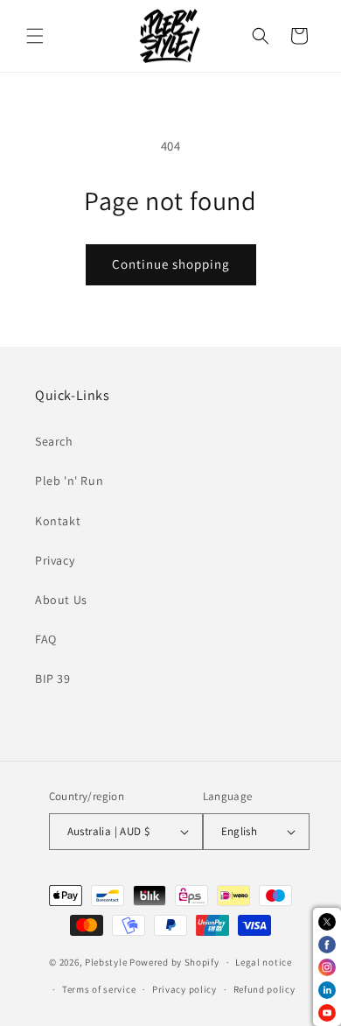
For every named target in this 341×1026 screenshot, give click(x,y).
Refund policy (264, 989)
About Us (61, 600)
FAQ (46, 639)
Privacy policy (184, 989)
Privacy (54, 560)
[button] (35, 36)
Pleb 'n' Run (69, 480)
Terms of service (99, 989)
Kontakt (57, 521)
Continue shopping (171, 264)
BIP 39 (53, 678)
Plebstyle (106, 962)
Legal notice (263, 962)
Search (54, 441)
